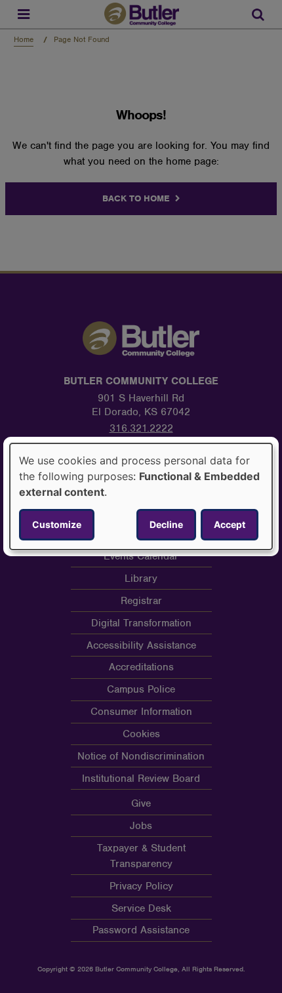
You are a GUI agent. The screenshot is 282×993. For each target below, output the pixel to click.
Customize (56, 524)
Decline (166, 524)
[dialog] (141, 496)
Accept (229, 524)
